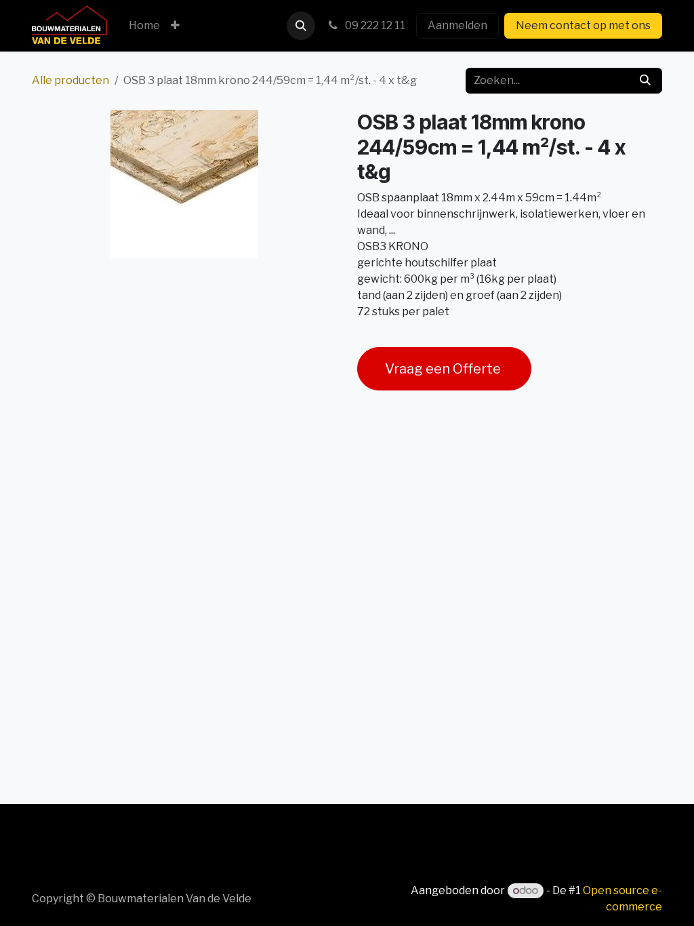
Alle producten (70, 80)
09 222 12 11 (374, 25)
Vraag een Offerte (444, 369)
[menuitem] (144, 25)
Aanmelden (457, 25)
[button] (301, 26)
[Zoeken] (645, 81)
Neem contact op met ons (583, 25)
